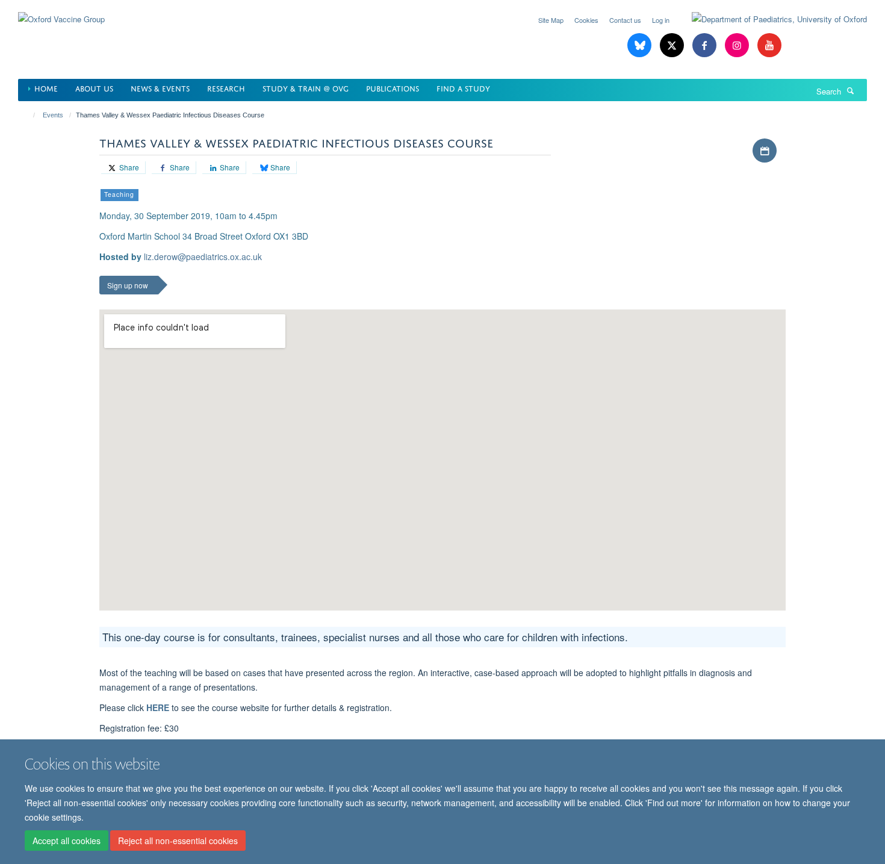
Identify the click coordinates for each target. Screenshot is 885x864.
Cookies (586, 20)
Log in (660, 20)
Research (226, 87)
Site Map (551, 20)
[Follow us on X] (673, 45)
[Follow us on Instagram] (738, 45)
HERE (157, 707)
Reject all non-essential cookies (178, 840)
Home (46, 87)
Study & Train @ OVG (305, 87)
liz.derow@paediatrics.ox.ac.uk (203, 256)
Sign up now (127, 285)
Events (53, 115)
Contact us (625, 20)
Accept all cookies (67, 840)
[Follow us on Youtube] (769, 45)
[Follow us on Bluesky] (640, 45)
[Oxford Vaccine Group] (61, 11)
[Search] (850, 90)
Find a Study (463, 87)
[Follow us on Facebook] (705, 45)
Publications (392, 87)
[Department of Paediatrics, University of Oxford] (770, 19)
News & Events (160, 87)
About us (94, 87)
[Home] (28, 115)
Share (128, 167)
